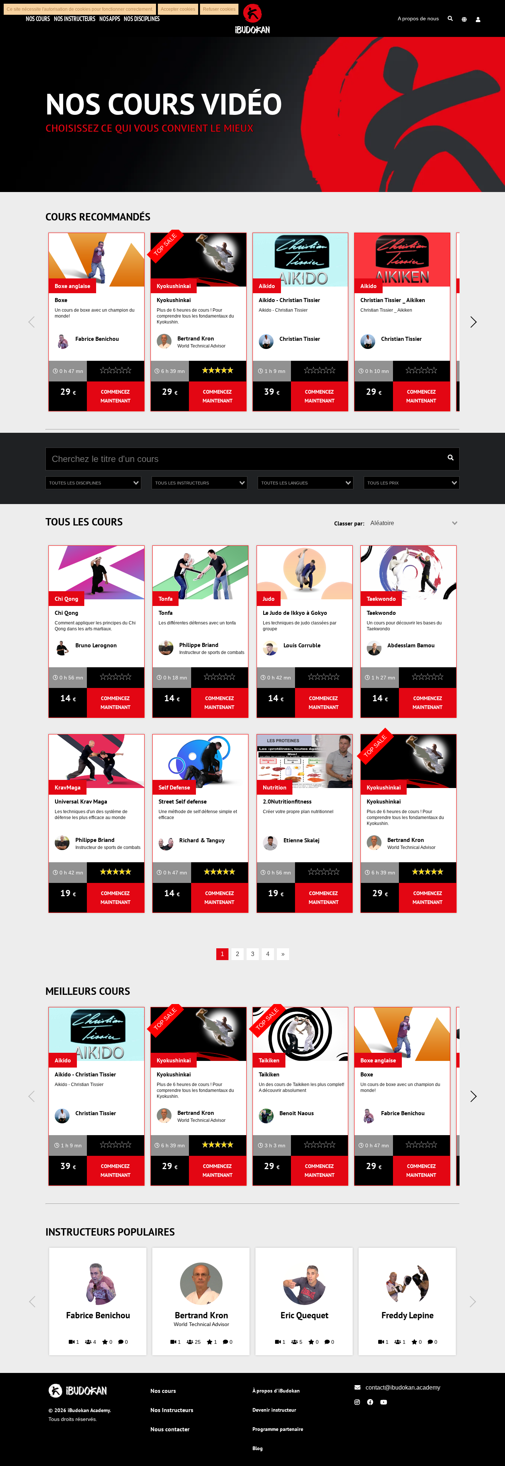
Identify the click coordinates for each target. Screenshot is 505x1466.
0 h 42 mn (278, 678)
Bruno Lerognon (96, 645)
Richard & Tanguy (202, 840)
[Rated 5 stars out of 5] (217, 371)
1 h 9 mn (274, 371)
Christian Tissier (299, 338)
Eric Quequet (304, 1315)
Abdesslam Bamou (411, 645)
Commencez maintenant (116, 396)
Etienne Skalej (301, 840)
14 (68, 698)
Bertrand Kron (195, 338)
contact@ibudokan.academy (402, 1387)
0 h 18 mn (174, 678)
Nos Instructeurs (74, 18)
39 (271, 391)
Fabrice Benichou (97, 338)
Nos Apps (109, 18)
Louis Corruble (302, 645)
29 (68, 391)
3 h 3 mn (274, 1145)
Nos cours (38, 18)
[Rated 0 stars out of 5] (115, 371)
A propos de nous (418, 18)
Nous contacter (170, 1429)
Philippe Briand (198, 644)
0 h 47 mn (70, 371)
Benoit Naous (296, 1113)
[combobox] (93, 483)
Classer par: (349, 523)
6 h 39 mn (172, 371)
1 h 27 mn (382, 678)
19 (68, 893)
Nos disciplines (141, 18)
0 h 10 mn (376, 371)
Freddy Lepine (408, 1315)
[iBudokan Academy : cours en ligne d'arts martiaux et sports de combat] (77, 1396)
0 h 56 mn (70, 678)
